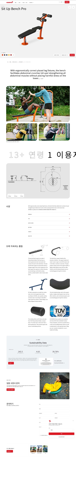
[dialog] (38, 251)
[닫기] (73, 420)
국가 (49, 428)
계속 (61, 433)
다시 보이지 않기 (61, 436)
